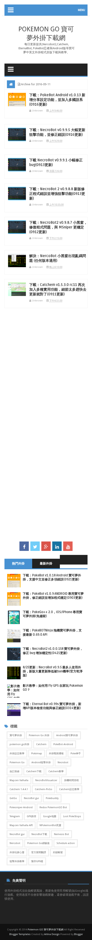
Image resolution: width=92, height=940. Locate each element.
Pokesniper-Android (21, 807)
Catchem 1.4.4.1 (19, 789)
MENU (81, 10)
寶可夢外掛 (16, 735)
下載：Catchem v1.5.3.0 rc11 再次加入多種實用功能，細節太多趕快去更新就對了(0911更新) (57, 289)
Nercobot (15, 843)
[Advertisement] (46, 372)
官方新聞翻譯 (38, 852)
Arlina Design (52, 934)
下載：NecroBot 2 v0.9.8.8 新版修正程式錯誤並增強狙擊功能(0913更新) (57, 194)
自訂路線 (14, 771)
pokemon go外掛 (19, 744)
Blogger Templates (20, 934)
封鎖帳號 (58, 852)
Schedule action (65, 843)
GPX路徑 (31, 816)
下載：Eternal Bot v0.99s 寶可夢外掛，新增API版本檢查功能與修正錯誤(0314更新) (52, 706)
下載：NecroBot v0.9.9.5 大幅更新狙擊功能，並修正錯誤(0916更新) (57, 132)
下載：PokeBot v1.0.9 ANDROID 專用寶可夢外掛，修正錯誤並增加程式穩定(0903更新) (53, 596)
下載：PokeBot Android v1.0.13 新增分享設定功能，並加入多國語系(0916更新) (57, 100)
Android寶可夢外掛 (67, 735)
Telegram (15, 816)
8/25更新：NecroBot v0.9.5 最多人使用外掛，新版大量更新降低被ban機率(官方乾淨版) (53, 671)
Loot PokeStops (72, 816)
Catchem (41, 744)
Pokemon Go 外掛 (39, 735)
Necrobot (63, 762)
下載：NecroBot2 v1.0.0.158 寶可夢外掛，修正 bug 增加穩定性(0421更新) (53, 651)
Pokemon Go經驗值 (38, 843)
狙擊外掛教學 (17, 861)
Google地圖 (49, 816)
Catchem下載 (34, 771)
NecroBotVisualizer (46, 780)
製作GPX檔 (37, 861)
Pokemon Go (17, 762)
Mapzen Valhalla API (21, 825)
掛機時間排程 (71, 780)
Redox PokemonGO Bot (53, 807)
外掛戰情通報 (56, 753)
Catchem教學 (56, 771)
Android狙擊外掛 (41, 762)
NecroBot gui (31, 798)
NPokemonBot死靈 (50, 825)
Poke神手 (76, 753)
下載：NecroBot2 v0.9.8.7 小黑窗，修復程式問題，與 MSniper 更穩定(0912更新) (58, 227)
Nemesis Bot (61, 834)
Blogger (78, 934)
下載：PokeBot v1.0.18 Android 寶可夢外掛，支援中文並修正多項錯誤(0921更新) (52, 577)
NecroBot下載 (39, 834)
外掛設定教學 (17, 753)
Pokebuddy (52, 798)
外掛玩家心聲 (17, 852)
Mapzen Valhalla (19, 780)
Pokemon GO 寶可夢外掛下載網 (45, 929)
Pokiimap (36, 753)
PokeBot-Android (63, 744)
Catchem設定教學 (69, 789)
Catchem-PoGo (43, 789)
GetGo (13, 798)
